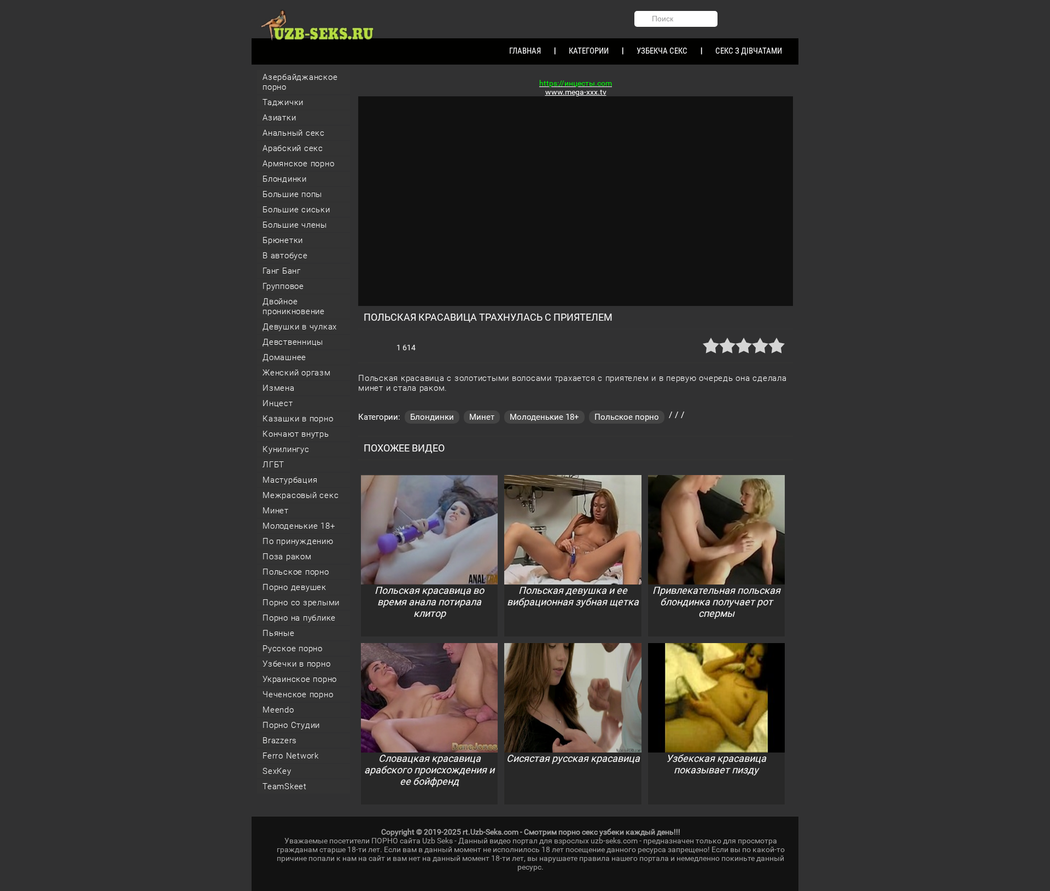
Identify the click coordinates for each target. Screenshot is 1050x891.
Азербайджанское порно (299, 82)
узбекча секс (662, 51)
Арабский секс (292, 148)
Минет (275, 511)
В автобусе (285, 256)
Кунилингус (286, 449)
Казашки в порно (297, 419)
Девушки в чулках (299, 327)
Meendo (278, 710)
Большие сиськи (296, 210)
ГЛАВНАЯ (525, 51)
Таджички (283, 102)
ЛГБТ (273, 465)
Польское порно (295, 572)
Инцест (277, 403)
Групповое (283, 286)
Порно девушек (294, 587)
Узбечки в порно (296, 664)
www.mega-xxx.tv (575, 92)
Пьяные (278, 633)
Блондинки (284, 179)
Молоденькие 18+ (298, 526)
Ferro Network (290, 756)
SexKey (276, 771)
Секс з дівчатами (748, 51)
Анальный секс (293, 133)
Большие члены (294, 225)
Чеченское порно (297, 694)
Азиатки (279, 118)
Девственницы (292, 342)
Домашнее (284, 357)
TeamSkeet (284, 786)
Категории (589, 51)
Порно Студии (291, 725)
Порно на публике (299, 618)
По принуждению (298, 541)
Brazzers (279, 740)
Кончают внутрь (295, 434)
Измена (278, 388)
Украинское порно (299, 679)
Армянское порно (298, 164)
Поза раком (287, 557)
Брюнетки (282, 240)
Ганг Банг (281, 271)
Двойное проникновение (293, 306)
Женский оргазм (296, 373)
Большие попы (292, 194)
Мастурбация (289, 480)
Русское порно (292, 648)
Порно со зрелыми (301, 603)
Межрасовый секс (300, 495)
